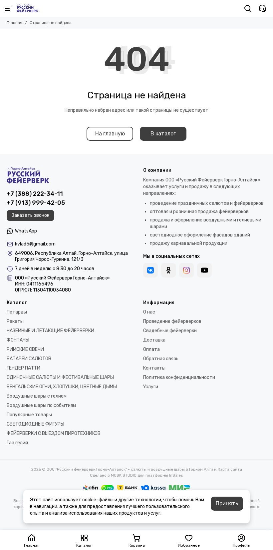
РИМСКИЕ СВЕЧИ (25, 349)
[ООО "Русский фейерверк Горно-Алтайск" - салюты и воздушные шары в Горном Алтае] (27, 8)
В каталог (163, 133)
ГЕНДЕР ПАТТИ (23, 368)
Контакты (154, 368)
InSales (176, 475)
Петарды (17, 312)
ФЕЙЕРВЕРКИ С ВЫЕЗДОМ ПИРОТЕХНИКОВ (54, 433)
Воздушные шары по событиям (41, 405)
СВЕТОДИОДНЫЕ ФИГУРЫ (35, 424)
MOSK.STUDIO (123, 475)
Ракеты (15, 321)
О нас (149, 312)
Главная (14, 22)
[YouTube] (204, 270)
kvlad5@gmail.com (35, 244)
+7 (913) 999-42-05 (36, 202)
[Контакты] (262, 8)
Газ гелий (17, 443)
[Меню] (8, 8)
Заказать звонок (30, 215)
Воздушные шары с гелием (37, 396)
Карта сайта (230, 469)
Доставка (154, 340)
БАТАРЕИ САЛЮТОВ (29, 359)
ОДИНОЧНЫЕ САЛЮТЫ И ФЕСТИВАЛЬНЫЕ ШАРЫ (60, 377)
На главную (110, 133)
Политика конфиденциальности (179, 377)
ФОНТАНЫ (18, 340)
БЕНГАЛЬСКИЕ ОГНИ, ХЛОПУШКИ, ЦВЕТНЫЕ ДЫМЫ (62, 387)
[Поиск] (247, 8)
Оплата (151, 349)
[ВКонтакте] (150, 270)
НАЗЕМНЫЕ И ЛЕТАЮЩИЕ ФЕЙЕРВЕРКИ (50, 331)
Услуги (150, 387)
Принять (227, 503)
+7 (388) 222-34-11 (35, 193)
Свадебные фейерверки (170, 331)
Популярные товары (29, 415)
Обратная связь (160, 359)
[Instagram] (186, 270)
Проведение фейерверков (172, 321)
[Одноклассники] (168, 270)
